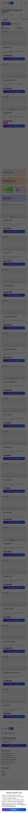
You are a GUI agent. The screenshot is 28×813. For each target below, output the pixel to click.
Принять (14, 809)
